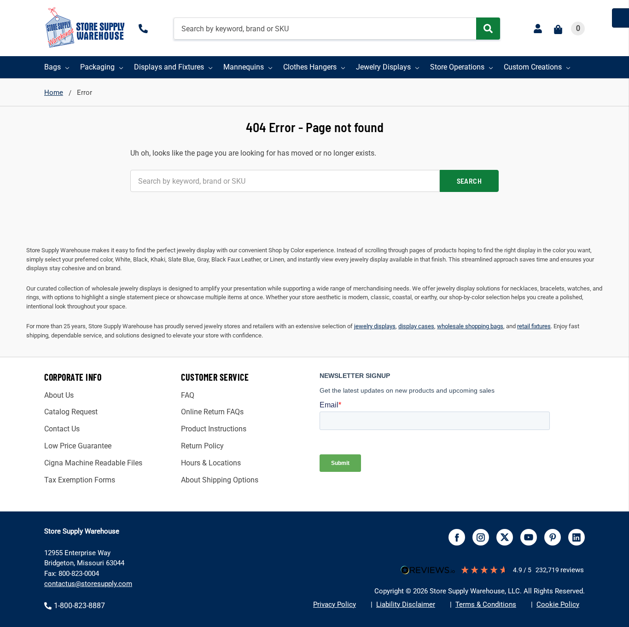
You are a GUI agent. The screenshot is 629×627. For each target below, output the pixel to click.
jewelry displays (375, 326)
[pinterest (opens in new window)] (552, 537)
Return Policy (202, 445)
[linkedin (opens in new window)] (576, 537)
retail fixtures (534, 326)
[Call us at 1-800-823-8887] (145, 28)
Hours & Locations (211, 463)
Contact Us (62, 428)
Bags (52, 67)
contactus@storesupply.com (88, 584)
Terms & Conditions (485, 604)
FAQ (187, 395)
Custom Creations (533, 67)
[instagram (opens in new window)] (480, 537)
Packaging (97, 67)
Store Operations (457, 67)
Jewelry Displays (383, 67)
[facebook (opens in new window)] (456, 537)
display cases (416, 326)
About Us (59, 395)
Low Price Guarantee (77, 445)
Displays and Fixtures (169, 67)
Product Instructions (213, 428)
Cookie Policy (557, 604)
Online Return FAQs (212, 411)
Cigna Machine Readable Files (93, 463)
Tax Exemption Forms (79, 480)
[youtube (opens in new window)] (528, 537)
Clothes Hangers (310, 67)
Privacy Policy (334, 604)
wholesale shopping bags (470, 326)
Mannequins (243, 67)
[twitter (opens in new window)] (504, 537)
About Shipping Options (219, 480)
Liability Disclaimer (405, 604)
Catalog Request (71, 411)
